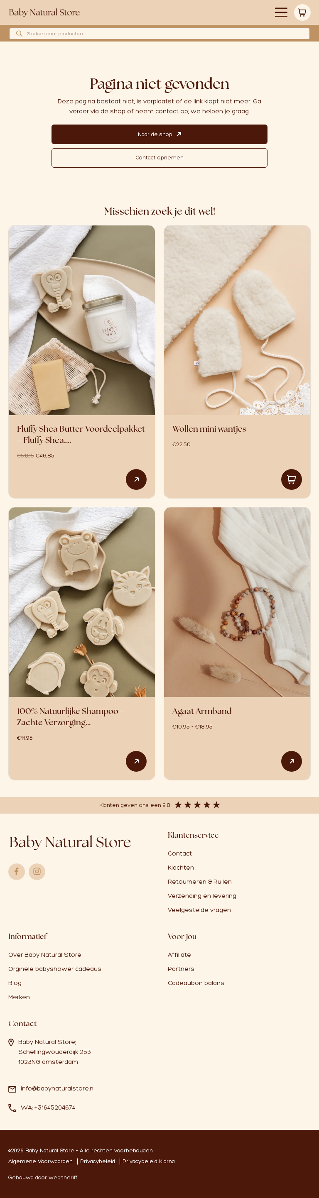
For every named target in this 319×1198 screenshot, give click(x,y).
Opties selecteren (136, 479)
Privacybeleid (97, 1161)
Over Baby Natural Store (44, 954)
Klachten (181, 867)
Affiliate (179, 954)
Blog (15, 983)
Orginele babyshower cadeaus (54, 969)
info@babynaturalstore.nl (58, 1088)
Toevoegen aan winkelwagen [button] (291, 479)
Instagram (37, 871)
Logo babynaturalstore (44, 12)
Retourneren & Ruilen (200, 881)
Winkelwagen (302, 12)
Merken (19, 997)
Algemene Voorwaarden (40, 1161)
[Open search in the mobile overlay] (159, 33)
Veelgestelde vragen (199, 910)
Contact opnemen (159, 157)
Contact (180, 853)
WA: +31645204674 (48, 1107)
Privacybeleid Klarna (149, 1161)
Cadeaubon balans (196, 983)
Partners (181, 969)
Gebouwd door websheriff (42, 1177)
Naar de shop (155, 134)
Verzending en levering (202, 896)
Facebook (16, 871)
